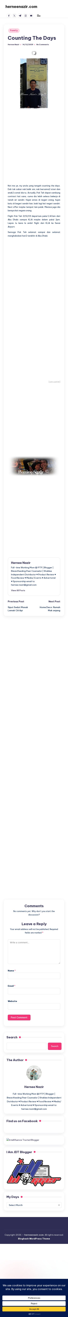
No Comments (42, 45)
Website (12, 1001)
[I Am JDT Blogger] (34, 1171)
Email (11, 985)
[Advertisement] (34, 145)
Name (12, 970)
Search (11, 1037)
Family (14, 30)
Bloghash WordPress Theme (34, 1238)
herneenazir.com (21, 6)
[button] (18, 590)
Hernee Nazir (21, 563)
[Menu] (38, 15)
